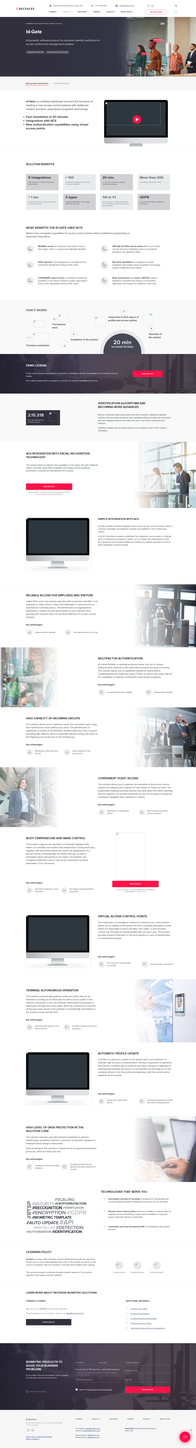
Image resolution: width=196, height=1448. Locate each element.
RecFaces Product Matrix (45, 24)
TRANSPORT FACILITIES (35, 52)
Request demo (156, 12)
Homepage (30, 24)
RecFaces (25, 8)
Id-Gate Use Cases (139, 1309)
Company (52, 12)
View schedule (49, 1322)
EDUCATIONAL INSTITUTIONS (57, 52)
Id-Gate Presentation (140, 1313)
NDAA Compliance (32, 1439)
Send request (147, 374)
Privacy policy (31, 1437)
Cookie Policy (41, 1437)
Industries (82, 12)
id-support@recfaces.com (91, 1431)
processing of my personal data (100, 1390)
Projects (110, 12)
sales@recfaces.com (126, 6)
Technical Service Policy (141, 1323)
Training (96, 12)
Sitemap (49, 1437)
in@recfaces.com (93, 1435)
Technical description (61, 83)
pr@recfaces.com (93, 1437)
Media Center (126, 12)
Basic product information (37, 83)
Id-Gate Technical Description (144, 1318)
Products (67, 12)
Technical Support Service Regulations (148, 1328)
